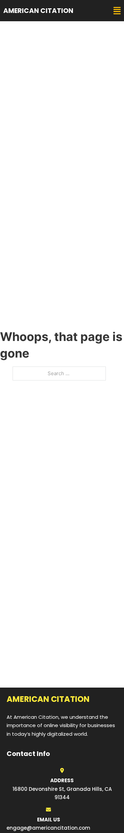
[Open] (117, 11)
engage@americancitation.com (48, 827)
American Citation (38, 10)
